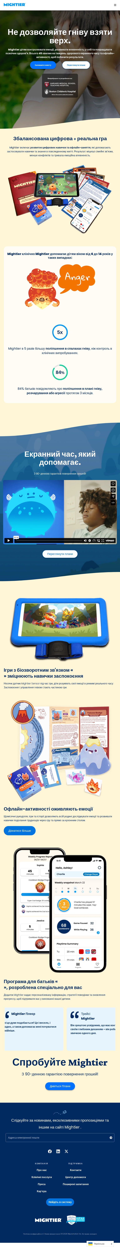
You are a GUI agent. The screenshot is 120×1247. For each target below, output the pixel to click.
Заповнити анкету (43, 65)
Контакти (75, 1170)
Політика (26, 1234)
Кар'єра (41, 1191)
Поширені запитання (76, 1184)
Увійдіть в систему (60, 1202)
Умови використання (52, 1234)
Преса (41, 1184)
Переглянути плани (76, 65)
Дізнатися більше (19, 831)
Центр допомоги (75, 1177)
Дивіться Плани (60, 1086)
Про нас (42, 1170)
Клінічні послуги (42, 1177)
